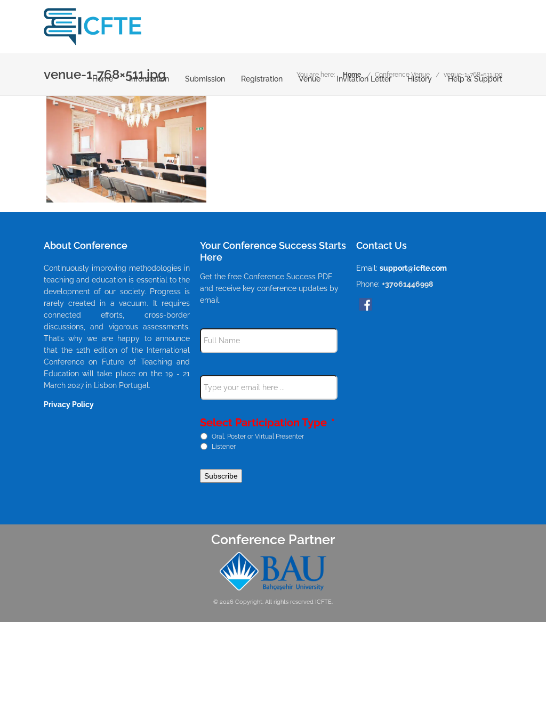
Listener (224, 446)
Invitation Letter (363, 79)
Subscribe (221, 476)
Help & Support (475, 79)
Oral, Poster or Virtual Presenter (258, 436)
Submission (205, 79)
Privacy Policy (69, 404)
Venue (309, 79)
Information (149, 79)
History (419, 79)
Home (102, 79)
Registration (262, 79)
